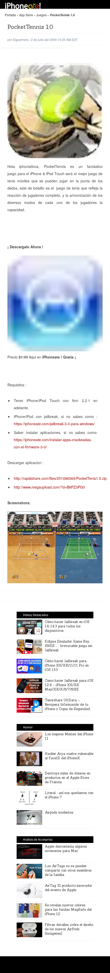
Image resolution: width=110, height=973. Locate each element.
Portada (10, 15)
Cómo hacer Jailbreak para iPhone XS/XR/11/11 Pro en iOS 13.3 (67, 665)
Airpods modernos (59, 812)
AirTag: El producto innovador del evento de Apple (68, 887)
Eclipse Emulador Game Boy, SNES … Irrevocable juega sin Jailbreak (68, 645)
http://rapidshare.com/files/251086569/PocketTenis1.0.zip (60, 478)
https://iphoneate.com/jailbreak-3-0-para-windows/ (54, 423)
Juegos (41, 15)
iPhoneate (23, 6)
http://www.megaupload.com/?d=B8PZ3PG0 (49, 487)
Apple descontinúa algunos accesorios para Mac (66, 848)
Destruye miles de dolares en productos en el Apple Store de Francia (67, 777)
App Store (26, 15)
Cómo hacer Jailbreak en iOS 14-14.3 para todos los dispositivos (67, 626)
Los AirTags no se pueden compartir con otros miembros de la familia (68, 870)
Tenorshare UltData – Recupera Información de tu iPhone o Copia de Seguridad (67, 704)
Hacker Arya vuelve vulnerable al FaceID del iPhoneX (69, 756)
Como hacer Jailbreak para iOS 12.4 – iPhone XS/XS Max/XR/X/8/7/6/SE (69, 685)
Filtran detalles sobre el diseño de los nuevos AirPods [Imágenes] (69, 929)
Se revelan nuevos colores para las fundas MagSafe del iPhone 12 (68, 909)
